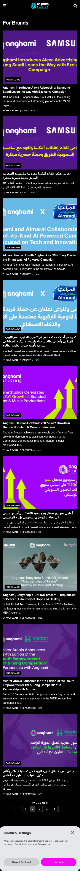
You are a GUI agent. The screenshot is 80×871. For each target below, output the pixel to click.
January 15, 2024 (30, 274)
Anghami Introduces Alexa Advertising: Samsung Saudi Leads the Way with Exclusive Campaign (36, 89)
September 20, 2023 (31, 708)
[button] (72, 832)
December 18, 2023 (31, 450)
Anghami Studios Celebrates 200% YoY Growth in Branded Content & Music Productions (36, 425)
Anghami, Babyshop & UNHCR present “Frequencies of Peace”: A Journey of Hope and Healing (39, 597)
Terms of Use (44, 844)
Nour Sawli (12, 110)
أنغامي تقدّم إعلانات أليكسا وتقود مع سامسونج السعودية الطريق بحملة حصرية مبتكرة (37, 175)
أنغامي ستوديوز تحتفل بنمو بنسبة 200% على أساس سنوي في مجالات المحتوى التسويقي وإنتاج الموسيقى (38, 515)
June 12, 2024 (28, 110)
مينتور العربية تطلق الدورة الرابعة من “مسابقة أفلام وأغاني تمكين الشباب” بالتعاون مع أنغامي (38, 773)
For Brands (13, 79)
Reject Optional (21, 862)
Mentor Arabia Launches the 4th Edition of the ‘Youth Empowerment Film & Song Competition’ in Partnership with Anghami (38, 685)
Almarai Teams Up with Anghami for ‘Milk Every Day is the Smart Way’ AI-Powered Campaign (39, 257)
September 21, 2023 (31, 618)
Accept (58, 862)
